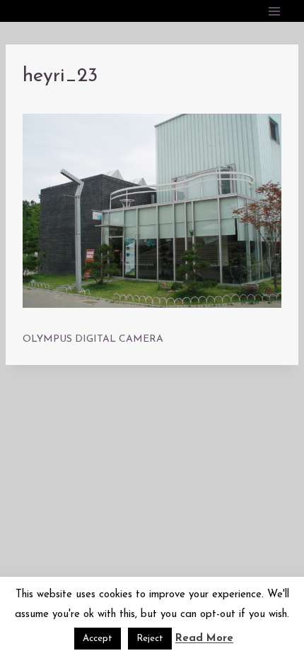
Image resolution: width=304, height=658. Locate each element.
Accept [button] (97, 638)
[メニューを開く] (274, 11)
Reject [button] (149, 638)
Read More (204, 638)
